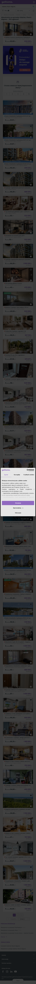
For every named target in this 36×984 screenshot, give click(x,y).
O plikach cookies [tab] (29, 474)
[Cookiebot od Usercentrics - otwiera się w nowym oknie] (26, 470)
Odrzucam (18, 512)
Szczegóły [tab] (17, 474)
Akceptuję (18, 503)
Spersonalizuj (17, 508)
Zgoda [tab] (6, 474)
